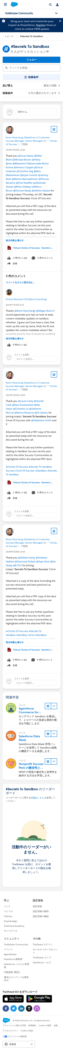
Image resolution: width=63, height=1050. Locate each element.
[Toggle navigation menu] (56, 13)
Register (41, 25)
